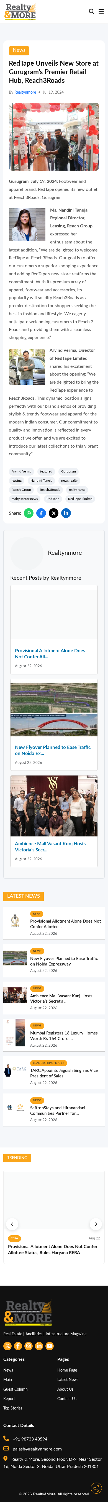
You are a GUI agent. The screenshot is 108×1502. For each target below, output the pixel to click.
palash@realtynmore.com (37, 1449)
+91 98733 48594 (29, 1439)
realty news (77, 489)
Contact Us (66, 1399)
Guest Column (15, 1389)
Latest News (67, 1380)
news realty (69, 480)
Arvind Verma (21, 471)
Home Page (67, 1370)
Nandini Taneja (41, 480)
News (8, 1370)
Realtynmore (25, 92)
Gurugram (68, 471)
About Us (65, 1389)
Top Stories (12, 1408)
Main (7, 1380)
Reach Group (21, 489)
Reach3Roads (50, 489)
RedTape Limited (80, 498)
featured (46, 471)
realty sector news (25, 498)
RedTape (53, 498)
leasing (17, 480)
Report (9, 1399)
